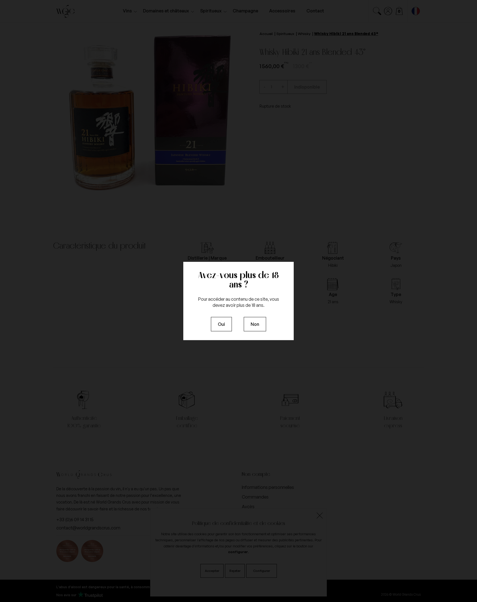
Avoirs (248, 506)
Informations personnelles (268, 487)
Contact (315, 11)
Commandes (255, 497)
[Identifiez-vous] (388, 11)
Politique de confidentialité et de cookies (238, 523)
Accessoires (282, 11)
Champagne (245, 11)
